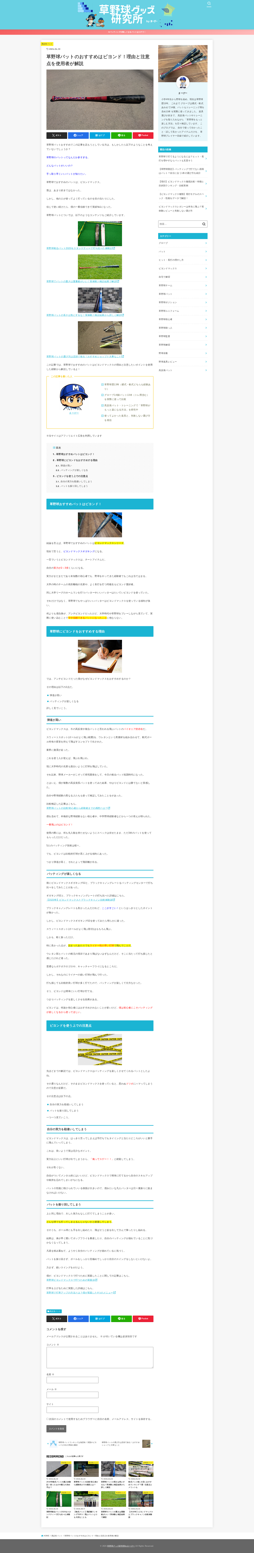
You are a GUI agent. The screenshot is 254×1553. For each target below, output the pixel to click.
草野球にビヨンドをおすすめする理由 (75, 460)
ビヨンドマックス (168, 268)
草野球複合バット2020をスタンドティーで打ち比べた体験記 (79, 248)
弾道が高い (64, 465)
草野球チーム (165, 285)
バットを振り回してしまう (72, 486)
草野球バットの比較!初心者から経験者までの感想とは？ (76, 808)
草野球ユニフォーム (169, 311)
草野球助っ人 (165, 328)
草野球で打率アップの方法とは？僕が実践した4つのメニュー (79, 1292)
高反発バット (47, 44)
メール (51, 1389)
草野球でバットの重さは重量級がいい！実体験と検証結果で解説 (81, 281)
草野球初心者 (165, 319)
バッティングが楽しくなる (72, 470)
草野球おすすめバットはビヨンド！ (74, 454)
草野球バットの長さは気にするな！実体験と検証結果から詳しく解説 (83, 315)
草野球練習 (164, 345)
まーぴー (74, 413)
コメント (52, 1344)
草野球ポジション (168, 302)
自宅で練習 (164, 277)
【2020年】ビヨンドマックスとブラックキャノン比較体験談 (79, 899)
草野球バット (165, 294)
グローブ (163, 243)
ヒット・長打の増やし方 (171, 260)
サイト (50, 1404)
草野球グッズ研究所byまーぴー (121, 1546)
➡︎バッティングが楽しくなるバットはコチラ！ (127, 32)
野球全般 (163, 353)
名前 (50, 1374)
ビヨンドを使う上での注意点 (70, 476)
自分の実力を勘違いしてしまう (74, 481)
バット (162, 251)
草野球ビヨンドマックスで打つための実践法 (70, 1280)
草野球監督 (164, 336)
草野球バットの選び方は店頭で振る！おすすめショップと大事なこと (83, 356)
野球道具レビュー (168, 362)
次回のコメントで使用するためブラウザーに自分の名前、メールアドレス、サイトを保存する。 (101, 1419)
